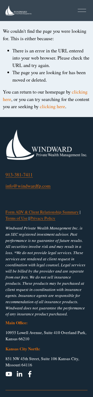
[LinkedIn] (19, 374)
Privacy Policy (42, 218)
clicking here (52, 106)
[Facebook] (29, 374)
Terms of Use (16, 218)
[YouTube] (8, 374)
